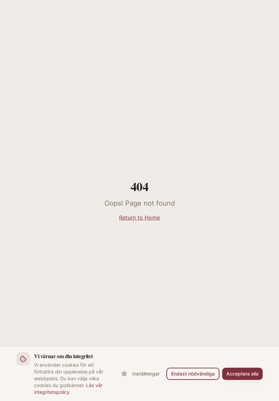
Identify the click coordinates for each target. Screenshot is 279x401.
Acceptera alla (242, 374)
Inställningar (146, 374)
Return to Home (139, 217)
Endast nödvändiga (193, 374)
